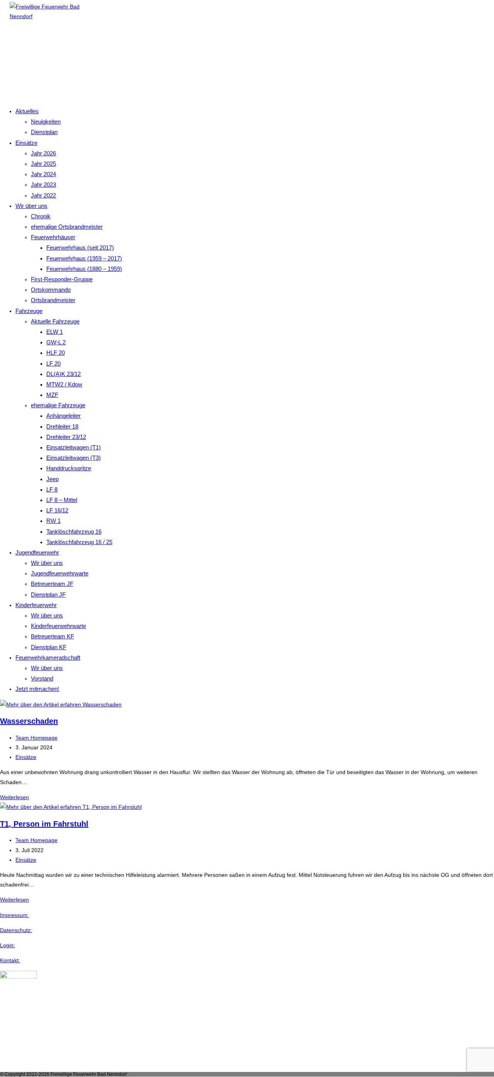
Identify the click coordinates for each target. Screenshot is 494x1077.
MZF (52, 394)
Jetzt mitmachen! (37, 689)
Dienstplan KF (48, 647)
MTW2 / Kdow (64, 384)
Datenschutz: (16, 930)
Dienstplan (44, 132)
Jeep (52, 479)
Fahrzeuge (28, 311)
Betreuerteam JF (52, 583)
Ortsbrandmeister (53, 300)
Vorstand (42, 678)
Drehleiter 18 (62, 426)
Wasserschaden (29, 721)
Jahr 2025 (43, 163)
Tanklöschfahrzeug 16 (74, 531)
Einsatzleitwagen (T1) (73, 447)
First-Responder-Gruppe (62, 279)
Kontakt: (10, 960)
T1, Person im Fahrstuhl (44, 824)
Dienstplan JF (48, 594)
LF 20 (53, 363)
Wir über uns (31, 205)
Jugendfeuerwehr (37, 552)
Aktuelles (27, 111)
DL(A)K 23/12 (63, 374)
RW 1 (53, 520)
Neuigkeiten (46, 121)
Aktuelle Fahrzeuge (55, 321)
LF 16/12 (57, 510)
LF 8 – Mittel (61, 500)
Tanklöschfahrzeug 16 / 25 (79, 542)
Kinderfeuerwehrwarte (58, 626)
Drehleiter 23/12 (66, 437)
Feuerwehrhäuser (53, 237)
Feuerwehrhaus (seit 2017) (80, 247)
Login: (7, 945)
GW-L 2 (56, 342)
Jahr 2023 (43, 184)
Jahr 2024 (43, 174)
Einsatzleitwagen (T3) (73, 457)
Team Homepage (36, 738)
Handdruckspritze (68, 468)
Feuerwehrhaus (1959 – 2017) (84, 258)
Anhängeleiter (63, 415)
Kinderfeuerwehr (36, 605)
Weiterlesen (14, 797)
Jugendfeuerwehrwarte (59, 573)
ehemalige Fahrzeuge (58, 405)
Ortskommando (51, 289)
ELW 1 (54, 331)
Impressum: (14, 915)
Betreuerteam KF (52, 636)
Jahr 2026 (43, 153)
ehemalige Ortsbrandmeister (67, 226)
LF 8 (52, 489)
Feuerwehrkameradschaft (47, 657)
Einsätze (26, 143)
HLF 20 (55, 352)
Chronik (41, 216)
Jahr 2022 (43, 195)
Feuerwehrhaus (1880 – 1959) (84, 268)
